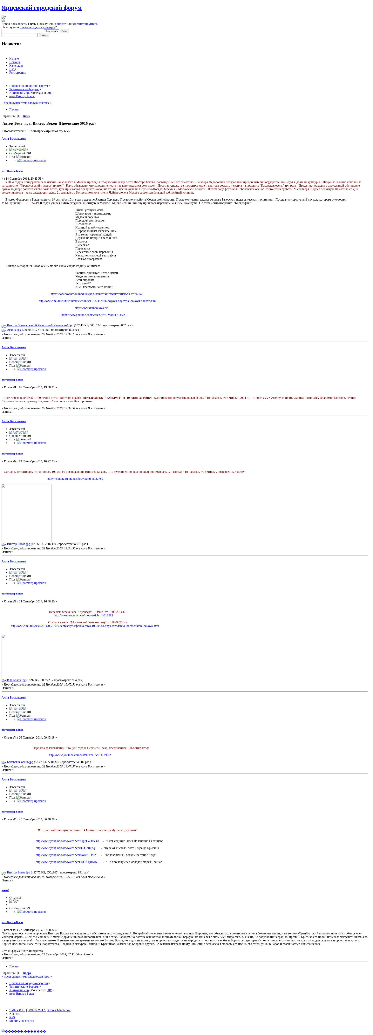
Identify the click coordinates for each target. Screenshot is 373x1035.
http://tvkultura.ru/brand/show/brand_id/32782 (75, 478)
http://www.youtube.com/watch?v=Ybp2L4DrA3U (67, 841)
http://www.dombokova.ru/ (91, 307)
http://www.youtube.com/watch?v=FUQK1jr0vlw (66, 862)
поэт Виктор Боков (12, 170)
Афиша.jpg (13, 329)
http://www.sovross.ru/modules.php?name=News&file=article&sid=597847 (97, 293)
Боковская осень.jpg (19, 762)
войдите (60, 23)
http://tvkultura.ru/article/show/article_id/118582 (83, 615)
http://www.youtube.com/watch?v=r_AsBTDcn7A (80, 755)
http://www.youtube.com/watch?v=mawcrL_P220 (66, 855)
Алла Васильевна (14, 138)
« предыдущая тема (14, 102)
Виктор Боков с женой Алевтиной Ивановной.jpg (39, 325)
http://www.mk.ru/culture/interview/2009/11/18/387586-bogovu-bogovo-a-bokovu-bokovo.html (97, 300)
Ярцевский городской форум (42, 7)
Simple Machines (59, 1010)
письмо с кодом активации (37, 27)
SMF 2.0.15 (17, 1010)
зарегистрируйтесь (84, 23)
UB (49, 92)
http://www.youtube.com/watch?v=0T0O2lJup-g (66, 848)
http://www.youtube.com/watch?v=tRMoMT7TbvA (93, 314)
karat (5, 890)
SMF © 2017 (36, 1010)
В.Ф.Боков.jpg (16, 680)
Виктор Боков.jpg (18, 544)
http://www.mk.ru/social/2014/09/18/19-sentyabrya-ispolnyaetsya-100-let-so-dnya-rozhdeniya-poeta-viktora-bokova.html (85, 625)
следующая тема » (40, 102)
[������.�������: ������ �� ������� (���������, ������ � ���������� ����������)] (24, 1031)
